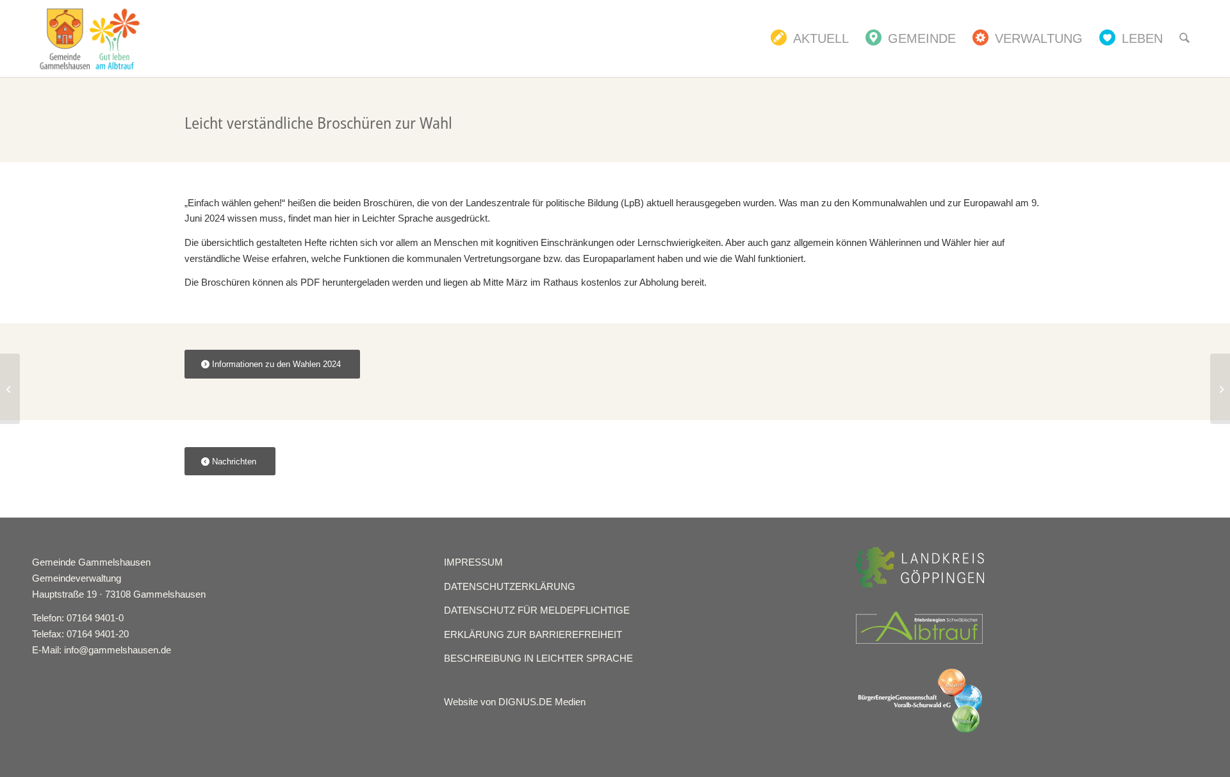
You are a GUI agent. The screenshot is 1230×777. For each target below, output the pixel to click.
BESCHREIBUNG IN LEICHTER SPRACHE (538, 658)
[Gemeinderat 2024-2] (10, 389)
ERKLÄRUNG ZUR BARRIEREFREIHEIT (533, 634)
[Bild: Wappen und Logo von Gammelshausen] (89, 38)
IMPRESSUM (473, 562)
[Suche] (1184, 38)
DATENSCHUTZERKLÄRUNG (509, 586)
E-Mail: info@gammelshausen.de (101, 649)
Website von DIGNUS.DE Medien (515, 701)
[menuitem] (809, 38)
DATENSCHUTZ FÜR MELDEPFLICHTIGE (537, 610)
